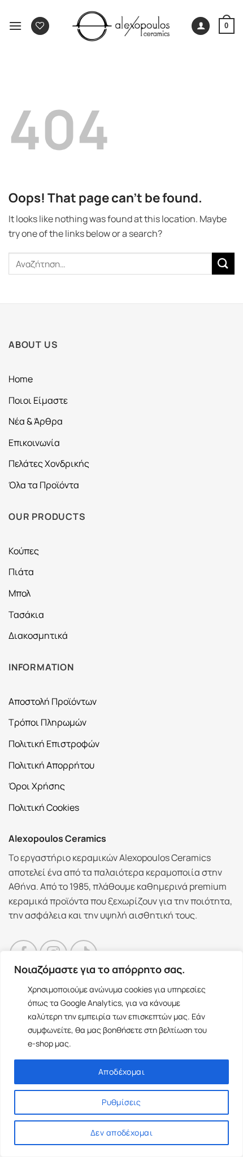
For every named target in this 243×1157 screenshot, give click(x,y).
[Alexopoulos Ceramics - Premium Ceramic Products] (122, 26)
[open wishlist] (40, 26)
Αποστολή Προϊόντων (52, 701)
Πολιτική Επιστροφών (53, 744)
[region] (121, 1054)
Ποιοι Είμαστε (38, 400)
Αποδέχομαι (121, 1071)
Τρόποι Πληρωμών (47, 722)
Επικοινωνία (34, 442)
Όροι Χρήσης (36, 786)
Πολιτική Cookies (43, 807)
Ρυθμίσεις (121, 1102)
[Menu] (15, 25)
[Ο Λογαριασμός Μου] (201, 26)
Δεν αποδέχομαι (121, 1132)
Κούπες (23, 551)
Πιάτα (21, 572)
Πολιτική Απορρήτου (51, 765)
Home (20, 379)
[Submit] (223, 264)
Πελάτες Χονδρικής (48, 463)
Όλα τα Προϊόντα (43, 485)
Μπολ (19, 593)
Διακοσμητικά (38, 635)
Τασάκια (26, 614)
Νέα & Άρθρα (35, 421)
